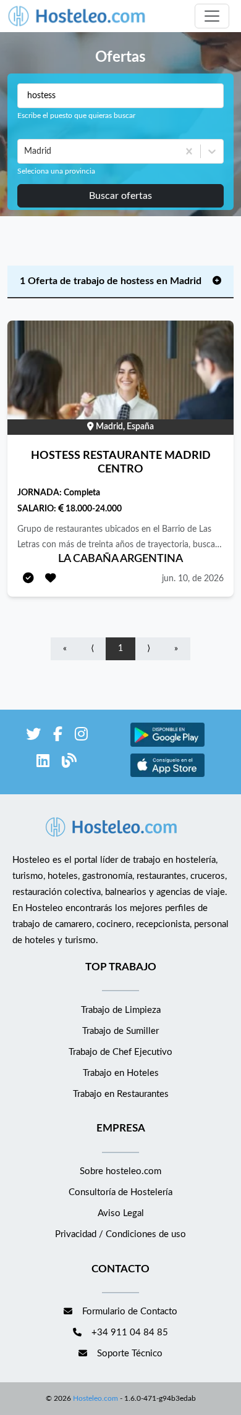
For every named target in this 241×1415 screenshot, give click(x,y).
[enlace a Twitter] (33, 736)
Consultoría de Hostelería (120, 1192)
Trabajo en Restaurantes (121, 1094)
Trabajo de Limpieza (121, 1010)
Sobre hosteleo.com (120, 1171)
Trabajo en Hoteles (121, 1073)
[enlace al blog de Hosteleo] (69, 763)
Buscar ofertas (120, 196)
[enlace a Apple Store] (167, 775)
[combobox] (25, 151)
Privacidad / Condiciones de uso (120, 1234)
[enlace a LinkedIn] (43, 763)
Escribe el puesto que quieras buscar (76, 115)
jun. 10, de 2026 (193, 578)
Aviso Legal (121, 1213)
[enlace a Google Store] (167, 745)
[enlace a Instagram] (81, 736)
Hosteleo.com (95, 1398)
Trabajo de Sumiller (120, 1031)
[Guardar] (51, 579)
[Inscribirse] (28, 579)
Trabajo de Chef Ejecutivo (120, 1052)
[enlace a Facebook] (58, 736)
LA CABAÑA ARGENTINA (120, 559)
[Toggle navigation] (212, 16)
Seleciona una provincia (56, 171)
